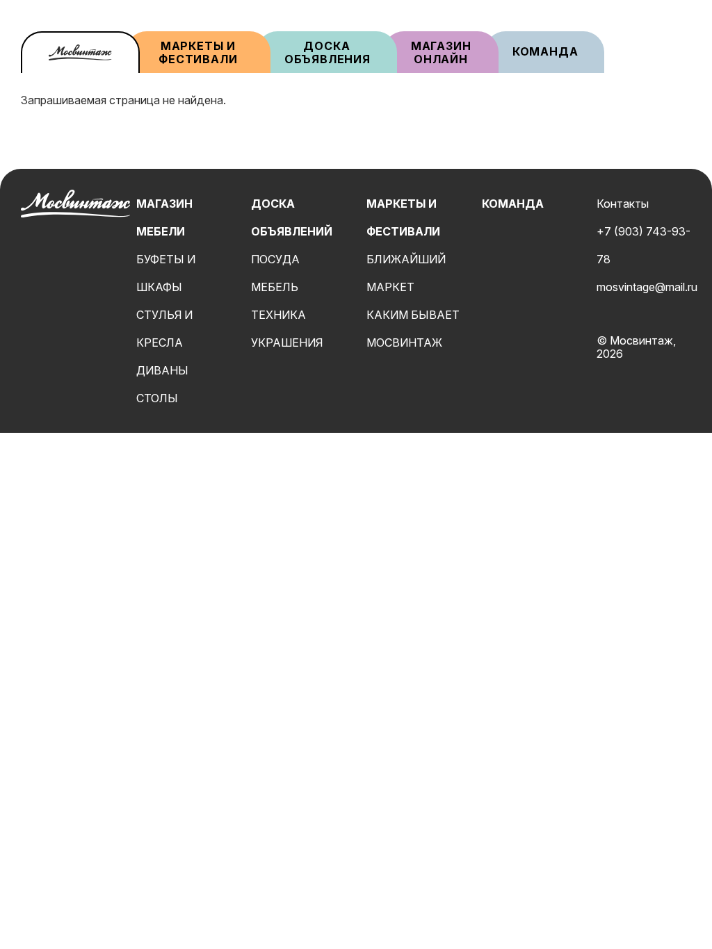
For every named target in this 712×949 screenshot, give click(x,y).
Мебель (274, 287)
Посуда (275, 259)
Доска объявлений (291, 217)
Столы (157, 398)
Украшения (287, 342)
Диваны (162, 370)
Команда (545, 51)
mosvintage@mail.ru (647, 287)
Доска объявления (327, 52)
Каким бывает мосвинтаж (413, 328)
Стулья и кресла (164, 328)
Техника (278, 315)
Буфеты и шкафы (165, 273)
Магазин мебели (164, 217)
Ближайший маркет (406, 273)
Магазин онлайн (441, 52)
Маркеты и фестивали (198, 52)
